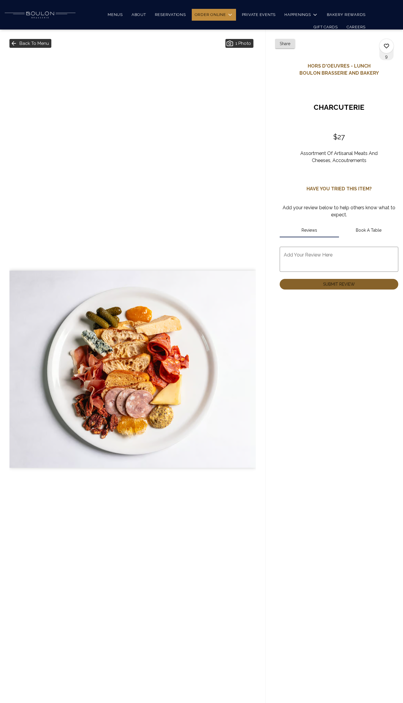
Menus (115, 14)
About (139, 14)
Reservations (170, 14)
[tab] (309, 230)
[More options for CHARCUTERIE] (386, 46)
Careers (356, 27)
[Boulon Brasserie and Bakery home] (40, 14)
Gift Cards (326, 27)
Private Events (259, 14)
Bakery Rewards (346, 14)
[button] (214, 15)
